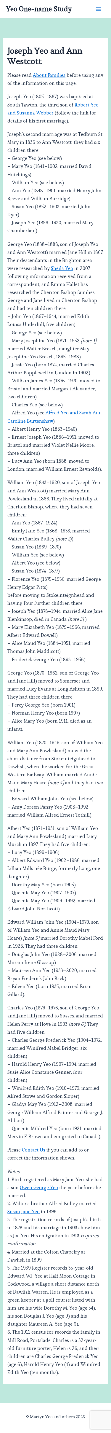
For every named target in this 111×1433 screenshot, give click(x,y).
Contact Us (33, 1150)
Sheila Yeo (62, 268)
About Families (49, 75)
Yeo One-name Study (39, 8)
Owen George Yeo (39, 1187)
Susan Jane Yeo (23, 1211)
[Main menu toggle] (98, 9)
